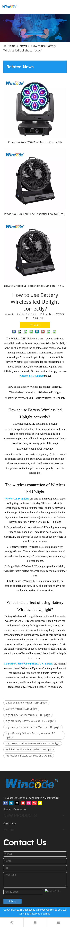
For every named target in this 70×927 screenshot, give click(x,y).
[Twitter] (17, 803)
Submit (12, 901)
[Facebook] (5, 803)
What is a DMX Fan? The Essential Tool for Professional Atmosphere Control (35, 214)
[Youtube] (23, 803)
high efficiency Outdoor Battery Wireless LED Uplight (30, 735)
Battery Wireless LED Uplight (21, 708)
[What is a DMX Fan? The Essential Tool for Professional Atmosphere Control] (35, 179)
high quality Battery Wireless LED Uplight (28, 714)
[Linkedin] (11, 803)
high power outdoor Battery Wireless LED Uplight (33, 743)
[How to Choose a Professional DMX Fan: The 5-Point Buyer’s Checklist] (35, 251)
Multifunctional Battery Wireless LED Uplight (30, 749)
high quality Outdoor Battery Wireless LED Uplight (33, 727)
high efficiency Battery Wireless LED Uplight (30, 720)
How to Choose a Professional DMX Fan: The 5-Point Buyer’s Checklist (35, 286)
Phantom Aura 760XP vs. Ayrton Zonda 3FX (35, 142)
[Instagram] (29, 803)
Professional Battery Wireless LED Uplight (29, 755)
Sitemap (46, 913)
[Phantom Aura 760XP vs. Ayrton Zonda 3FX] (35, 107)
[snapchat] (40, 803)
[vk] (34, 803)
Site (42, 318)
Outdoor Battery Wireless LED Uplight (26, 702)
